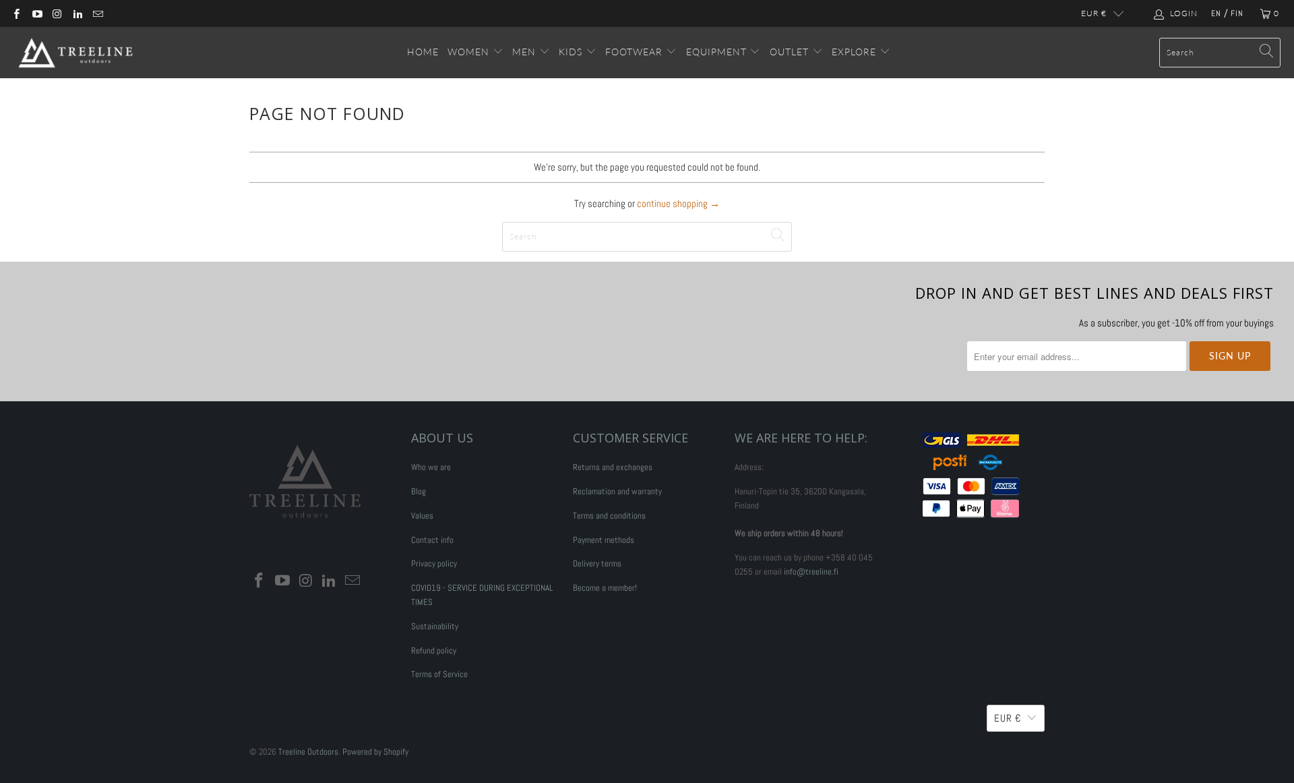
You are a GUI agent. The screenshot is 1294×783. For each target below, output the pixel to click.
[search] (1220, 52)
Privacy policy (434, 563)
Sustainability (434, 626)
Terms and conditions (609, 515)
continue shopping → (678, 203)
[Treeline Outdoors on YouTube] (36, 13)
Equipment (716, 51)
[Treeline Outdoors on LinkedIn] (77, 13)
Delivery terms (597, 563)
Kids (572, 51)
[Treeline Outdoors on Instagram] (57, 13)
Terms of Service (439, 674)
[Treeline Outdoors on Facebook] (16, 13)
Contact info (432, 540)
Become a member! (605, 587)
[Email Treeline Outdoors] (97, 13)
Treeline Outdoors (308, 751)
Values (422, 515)
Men (524, 51)
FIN (1237, 13)
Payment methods (603, 540)
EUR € (1094, 13)
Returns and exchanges (612, 467)
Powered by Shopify (375, 751)
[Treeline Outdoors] (75, 52)
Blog (418, 491)
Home (423, 51)
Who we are (431, 467)
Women (468, 51)
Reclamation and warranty (617, 491)
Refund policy (433, 650)
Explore (856, 51)
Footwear (634, 51)
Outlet (791, 51)
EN (1216, 13)
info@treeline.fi (811, 571)
